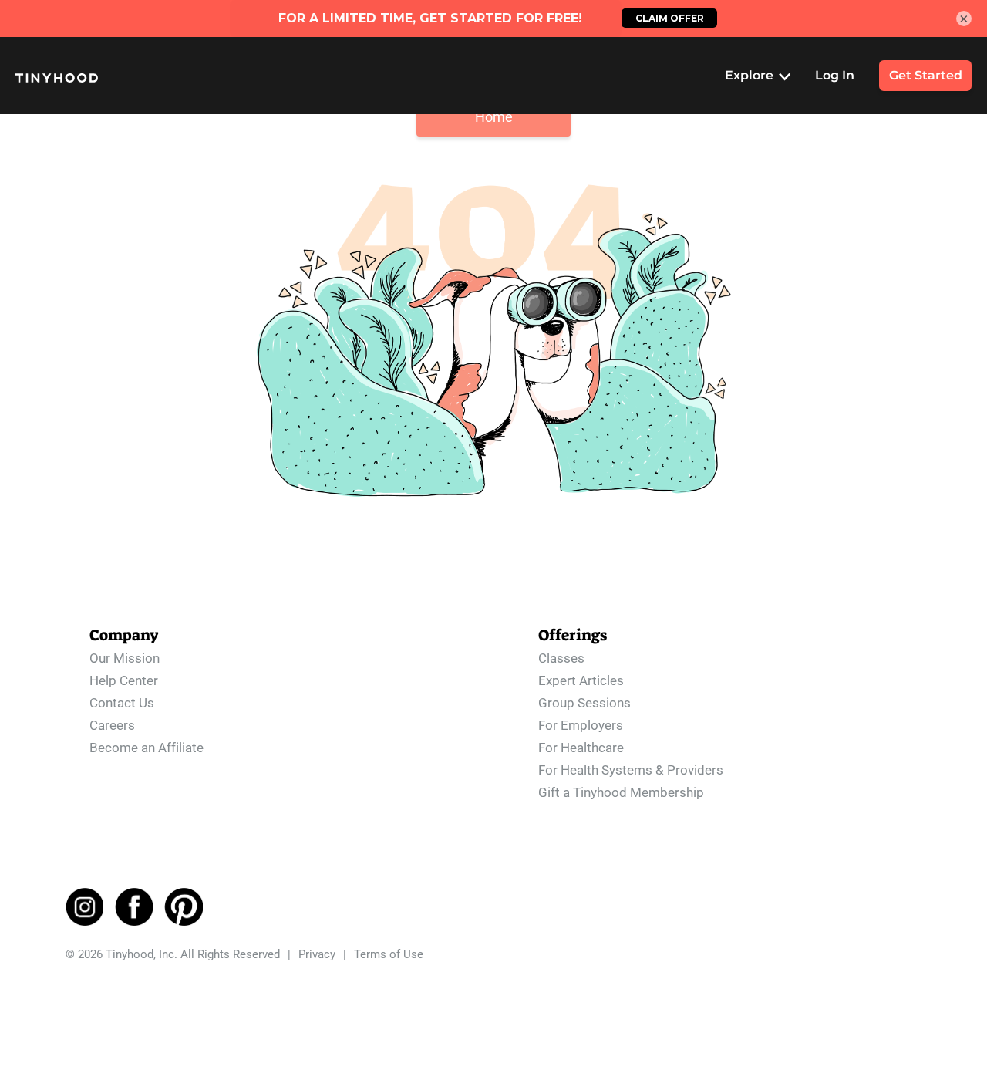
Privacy (316, 954)
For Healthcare (581, 747)
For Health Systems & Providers (630, 770)
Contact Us (121, 703)
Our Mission (124, 658)
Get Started (925, 75)
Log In (834, 75)
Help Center (123, 680)
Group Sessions (584, 703)
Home (494, 117)
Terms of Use (388, 954)
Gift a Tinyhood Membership (621, 792)
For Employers (580, 725)
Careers (112, 725)
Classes (561, 658)
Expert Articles (581, 680)
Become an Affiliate (146, 747)
